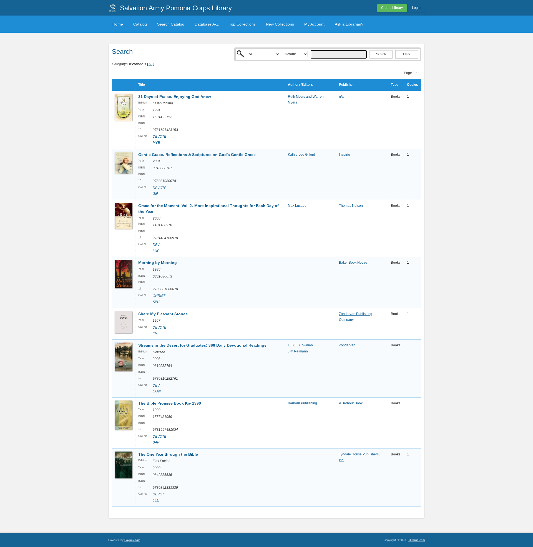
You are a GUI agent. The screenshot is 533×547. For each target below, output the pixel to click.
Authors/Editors (300, 85)
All (150, 64)
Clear (406, 54)
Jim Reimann (298, 351)
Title (141, 85)
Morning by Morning (157, 262)
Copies (412, 85)
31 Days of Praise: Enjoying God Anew (174, 96)
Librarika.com (416, 539)
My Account (314, 24)
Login (416, 8)
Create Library (392, 8)
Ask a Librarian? (349, 24)
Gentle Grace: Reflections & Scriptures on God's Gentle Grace (197, 154)
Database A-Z (207, 24)
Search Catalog (170, 24)
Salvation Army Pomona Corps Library (176, 8)
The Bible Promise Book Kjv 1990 (169, 403)
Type (394, 85)
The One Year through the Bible (168, 454)
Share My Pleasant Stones (163, 314)
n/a (341, 97)
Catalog (140, 24)
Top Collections (242, 24)
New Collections (280, 24)
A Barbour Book (351, 403)
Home (117, 24)
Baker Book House (353, 262)
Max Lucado (297, 206)
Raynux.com (132, 539)
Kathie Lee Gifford (301, 155)
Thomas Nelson (351, 206)
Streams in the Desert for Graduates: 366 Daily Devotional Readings (202, 345)
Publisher (346, 85)
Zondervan (347, 345)
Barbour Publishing (302, 403)
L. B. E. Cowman (300, 345)
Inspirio (344, 155)
